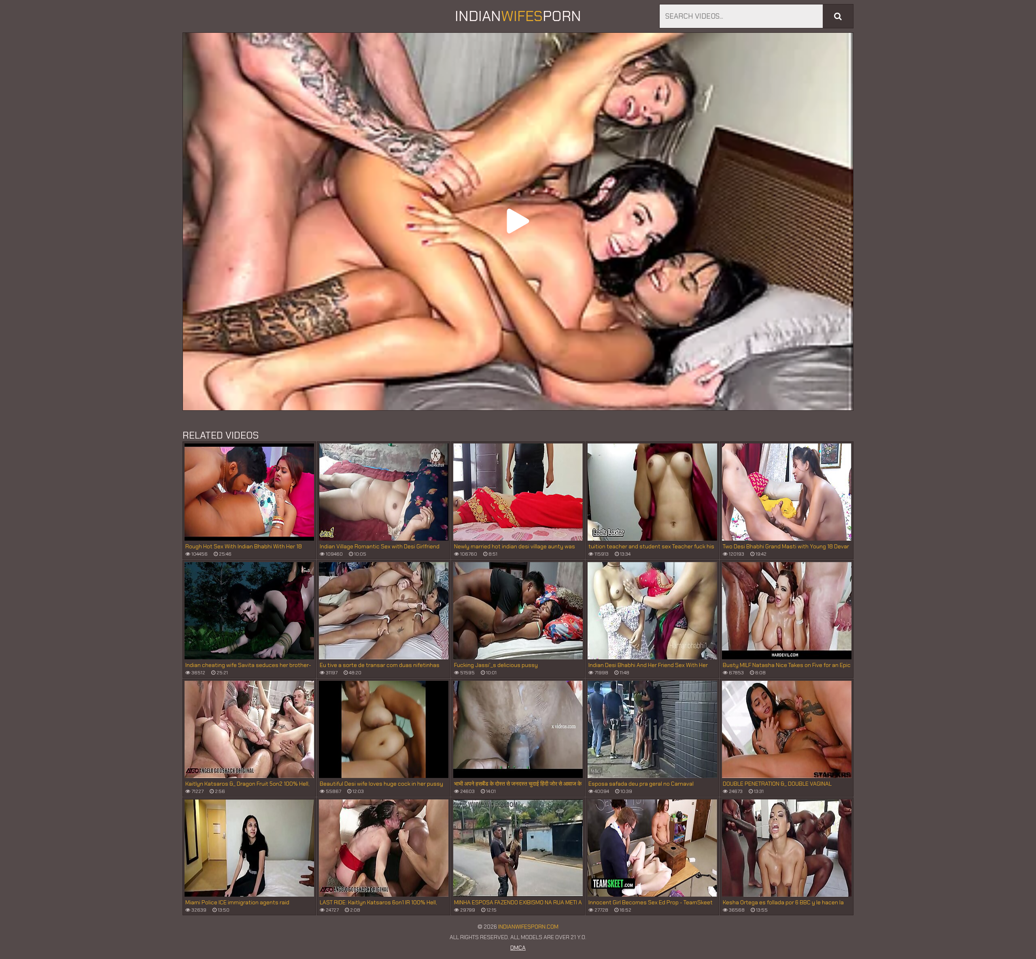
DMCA (518, 947)
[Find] (838, 16)
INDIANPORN (518, 16)
